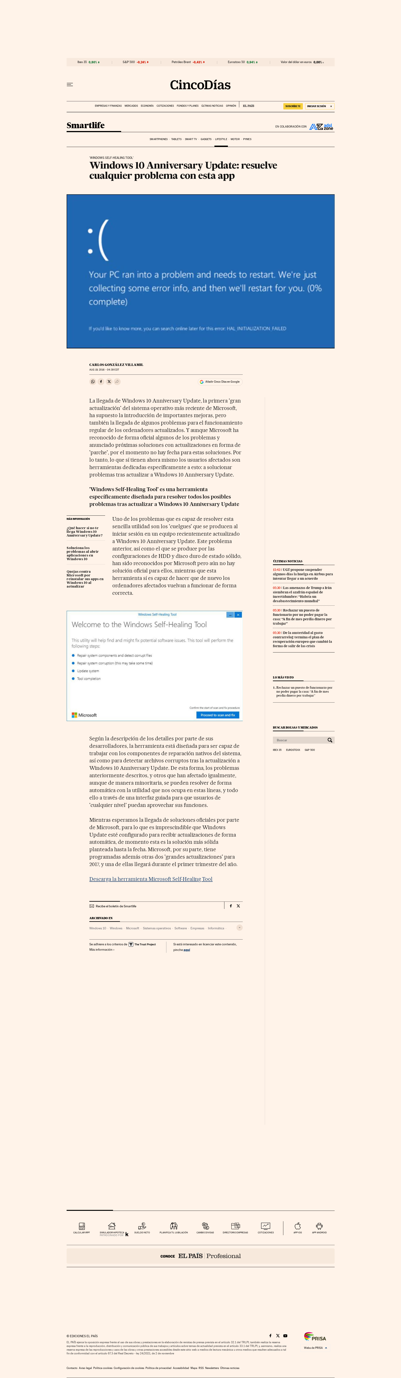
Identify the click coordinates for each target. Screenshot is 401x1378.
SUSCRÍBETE (293, 106)
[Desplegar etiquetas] (239, 927)
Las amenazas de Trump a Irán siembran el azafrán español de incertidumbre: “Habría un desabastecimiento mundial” (302, 594)
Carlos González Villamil (116, 365)
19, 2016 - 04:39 (104, 369)
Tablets (176, 139)
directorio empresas (235, 1232)
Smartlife (86, 125)
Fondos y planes (187, 105)
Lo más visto (283, 677)
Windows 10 (97, 928)
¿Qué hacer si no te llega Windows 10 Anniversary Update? (85, 532)
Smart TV (191, 139)
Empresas (197, 928)
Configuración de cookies (129, 1368)
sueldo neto (142, 1232)
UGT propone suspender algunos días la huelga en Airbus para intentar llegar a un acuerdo (303, 574)
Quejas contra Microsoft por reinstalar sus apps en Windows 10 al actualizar (85, 579)
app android (319, 1232)
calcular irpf (81, 1232)
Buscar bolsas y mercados (295, 727)
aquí (187, 950)
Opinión (231, 105)
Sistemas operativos (157, 928)
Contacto (72, 1368)
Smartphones (159, 139)
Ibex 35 (82, 62)
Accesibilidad (181, 1368)
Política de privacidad (158, 1368)
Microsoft (132, 928)
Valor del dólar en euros (296, 62)
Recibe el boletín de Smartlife (116, 906)
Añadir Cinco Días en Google (222, 381)
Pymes (247, 139)
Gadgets (206, 139)
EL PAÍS (246, 104)
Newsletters (212, 1368)
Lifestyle (221, 139)
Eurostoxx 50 (236, 62)
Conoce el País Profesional (201, 1256)
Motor (235, 139)
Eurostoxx (293, 750)
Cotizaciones (165, 105)
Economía (147, 105)
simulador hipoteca (112, 1232)
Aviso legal (85, 1368)
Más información (101, 949)
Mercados (131, 105)
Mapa (194, 1368)
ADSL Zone (321, 126)
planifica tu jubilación (174, 1232)
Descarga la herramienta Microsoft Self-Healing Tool (151, 879)
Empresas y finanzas (108, 105)
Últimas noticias (212, 105)
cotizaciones (266, 1232)
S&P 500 (129, 62)
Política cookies (102, 1368)
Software (181, 928)
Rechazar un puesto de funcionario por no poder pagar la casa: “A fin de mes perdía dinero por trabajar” (302, 617)
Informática (216, 928)
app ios (298, 1232)
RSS (201, 1368)
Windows (116, 928)
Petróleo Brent (181, 62)
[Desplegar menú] (70, 84)
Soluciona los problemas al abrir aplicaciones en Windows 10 (83, 554)
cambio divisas (205, 1232)
